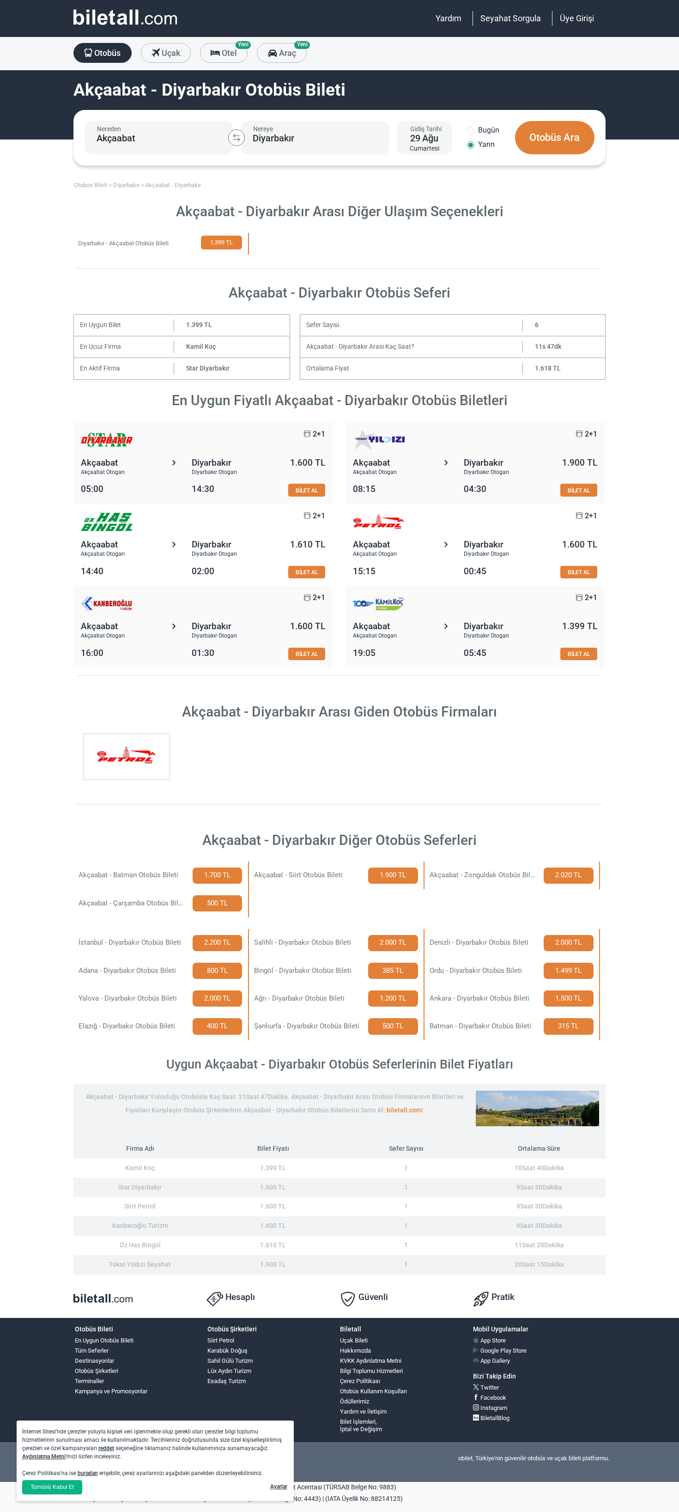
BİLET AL (307, 490)
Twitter (489, 1387)
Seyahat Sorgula (510, 18)
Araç (291, 50)
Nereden (109, 129)
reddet (106, 1448)
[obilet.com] (125, 25)
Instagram (493, 1407)
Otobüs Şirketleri (96, 1370)
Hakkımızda (355, 1350)
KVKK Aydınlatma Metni (370, 1360)
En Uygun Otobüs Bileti (104, 1340)
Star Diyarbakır (208, 368)
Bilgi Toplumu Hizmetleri (371, 1370)
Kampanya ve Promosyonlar (111, 1391)
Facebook (492, 1397)
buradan (88, 1473)
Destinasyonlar (94, 1360)
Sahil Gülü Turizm (230, 1360)
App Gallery (494, 1360)
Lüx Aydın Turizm (229, 1370)
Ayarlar (278, 1486)
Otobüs (106, 53)
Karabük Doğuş (227, 1350)
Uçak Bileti (354, 1340)
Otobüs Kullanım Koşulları (373, 1391)
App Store (492, 1340)
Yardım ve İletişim (363, 1411)
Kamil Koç (201, 347)
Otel (234, 50)
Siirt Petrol (220, 1340)
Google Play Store (503, 1350)
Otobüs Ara (554, 137)
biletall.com (404, 1110)
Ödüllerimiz (354, 1401)
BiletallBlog (494, 1418)
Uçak (170, 53)
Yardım (448, 18)
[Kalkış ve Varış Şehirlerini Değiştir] (236, 137)
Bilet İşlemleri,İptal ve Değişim (361, 1425)
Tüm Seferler (92, 1350)
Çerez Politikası (360, 1381)
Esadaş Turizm (226, 1381)
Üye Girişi (577, 18)
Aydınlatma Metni (44, 1456)
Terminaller (89, 1381)
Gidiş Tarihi (426, 129)
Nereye (263, 129)
